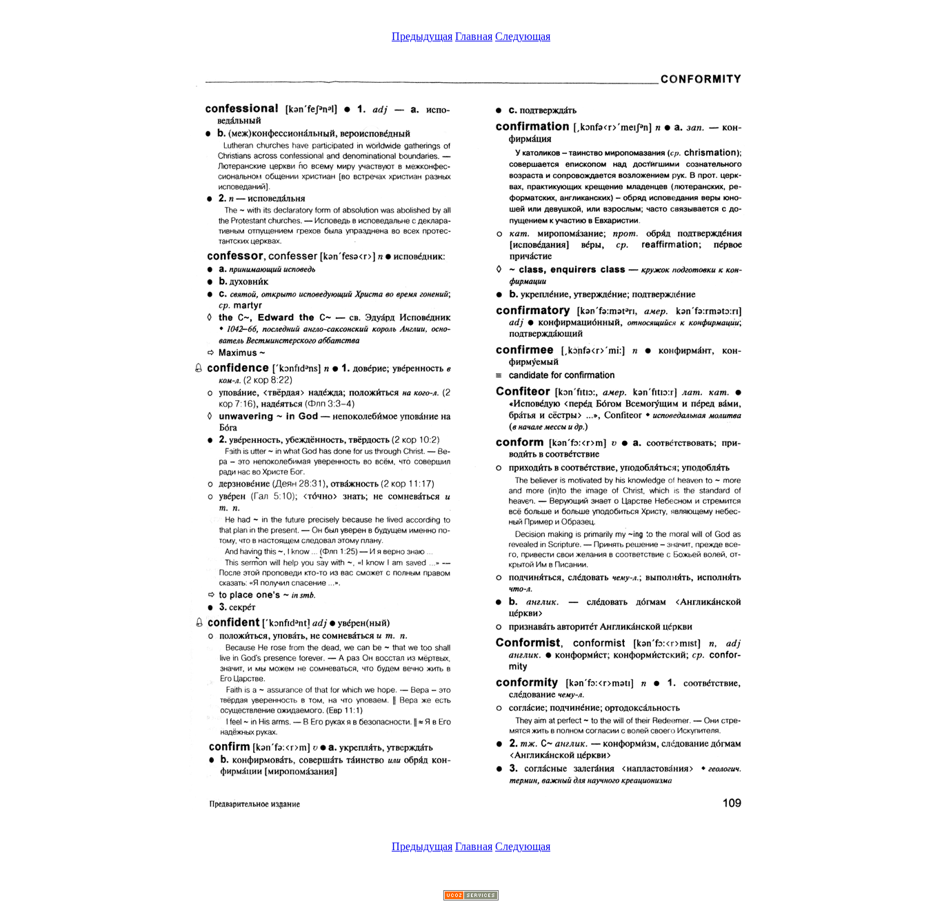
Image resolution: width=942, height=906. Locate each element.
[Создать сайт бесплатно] (471, 897)
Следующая (522, 36)
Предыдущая (422, 36)
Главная (473, 36)
